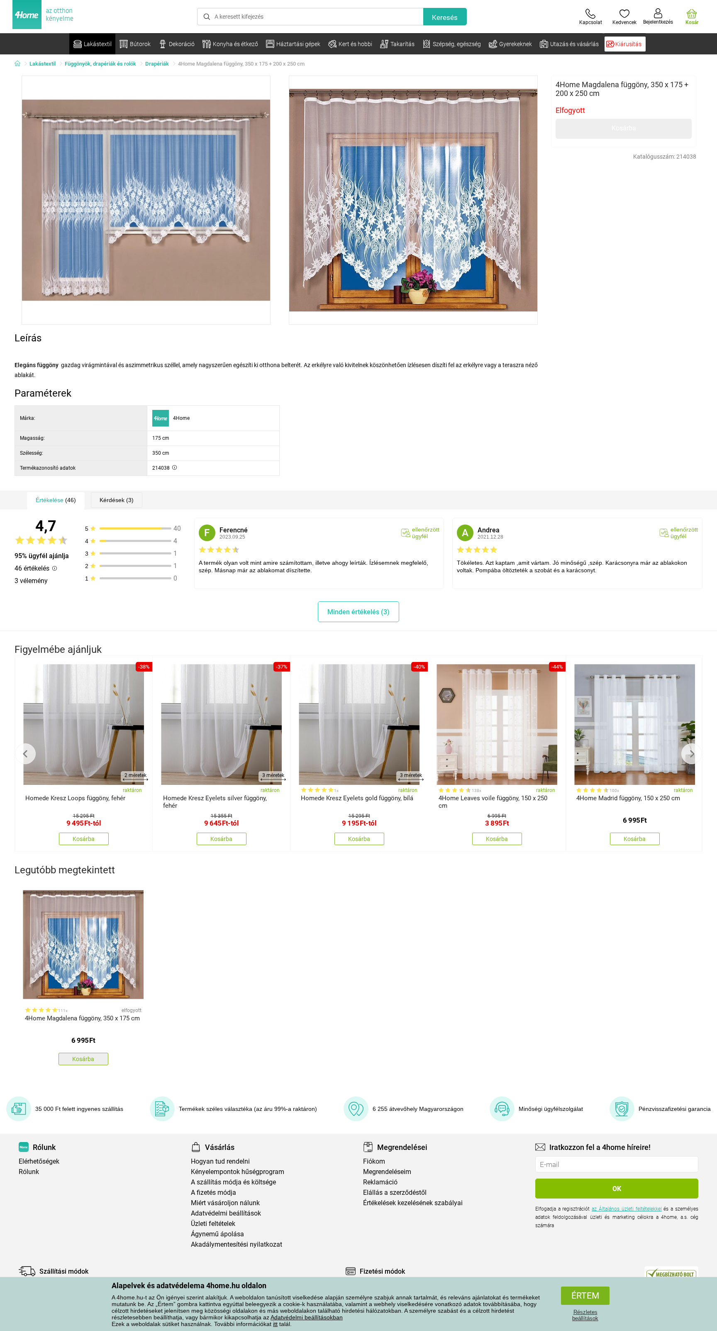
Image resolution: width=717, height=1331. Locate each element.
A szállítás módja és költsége (233, 1182)
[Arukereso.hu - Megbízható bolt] (671, 1273)
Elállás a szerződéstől (395, 1192)
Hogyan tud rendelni (220, 1161)
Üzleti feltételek (213, 1224)
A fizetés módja (213, 1192)
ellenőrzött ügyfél (425, 532)
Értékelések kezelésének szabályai (413, 1203)
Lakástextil (42, 64)
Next (691, 753)
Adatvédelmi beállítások (226, 1213)
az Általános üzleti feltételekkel (626, 1209)
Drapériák (157, 64)
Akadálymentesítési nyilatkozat (236, 1244)
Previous (25, 753)
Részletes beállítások (585, 1315)
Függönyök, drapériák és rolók (100, 64)
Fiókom (374, 1161)
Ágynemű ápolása (217, 1234)
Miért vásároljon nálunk (225, 1203)
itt (275, 1324)
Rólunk (29, 1172)
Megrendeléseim (387, 1172)
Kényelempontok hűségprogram (237, 1172)
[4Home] (20, 64)
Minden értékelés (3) (358, 612)
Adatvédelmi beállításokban (307, 1317)
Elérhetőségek (39, 1161)
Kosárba (624, 128)
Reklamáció (380, 1182)
